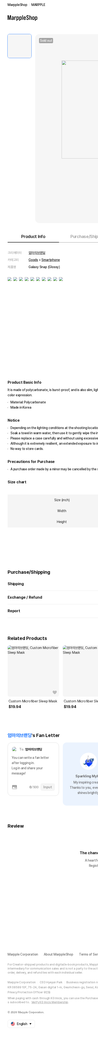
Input (47, 787)
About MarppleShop (58, 954)
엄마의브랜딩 (37, 253)
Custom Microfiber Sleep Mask (33, 701)
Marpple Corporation (23, 954)
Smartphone (50, 260)
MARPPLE (38, 5)
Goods (33, 260)
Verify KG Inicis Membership (50, 1002)
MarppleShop (17, 5)
